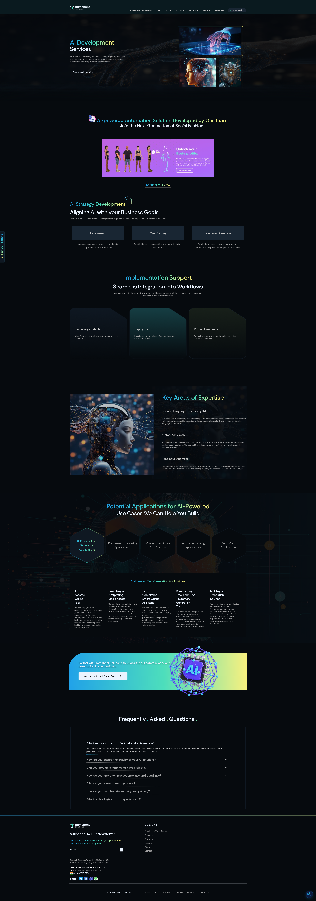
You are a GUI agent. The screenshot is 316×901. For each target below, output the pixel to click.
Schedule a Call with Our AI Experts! (101, 676)
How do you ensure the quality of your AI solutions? (121, 760)
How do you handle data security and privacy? (118, 791)
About (168, 10)
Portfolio (206, 10)
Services (178, 10)
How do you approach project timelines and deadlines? (123, 775)
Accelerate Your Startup (141, 10)
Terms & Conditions (185, 892)
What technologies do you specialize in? (113, 799)
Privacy (166, 892)
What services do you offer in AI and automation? (120, 743)
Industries (192, 10)
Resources (219, 10)
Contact (148, 851)
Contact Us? (238, 10)
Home (159, 10)
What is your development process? (110, 783)
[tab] (87, 545)
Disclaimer (205, 892)
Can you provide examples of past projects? (116, 767)
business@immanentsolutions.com (86, 870)
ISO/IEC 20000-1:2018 (147, 892)
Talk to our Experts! (82, 72)
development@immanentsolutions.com (88, 867)
